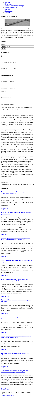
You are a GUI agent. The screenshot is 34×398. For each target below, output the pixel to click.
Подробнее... (5, 209)
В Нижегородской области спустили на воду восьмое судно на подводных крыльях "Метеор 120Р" (15, 238)
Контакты (8, 12)
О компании (8, 11)
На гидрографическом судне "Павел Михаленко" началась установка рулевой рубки (14, 280)
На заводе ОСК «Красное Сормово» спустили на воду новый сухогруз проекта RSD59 (16, 336)
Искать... (3, 44)
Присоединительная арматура (14, 6)
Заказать (7, 9)
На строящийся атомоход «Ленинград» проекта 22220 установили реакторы (14, 192)
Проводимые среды (11, 7)
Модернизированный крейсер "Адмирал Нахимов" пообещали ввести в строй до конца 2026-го (15, 371)
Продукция (8, 4)
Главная (7, 2)
